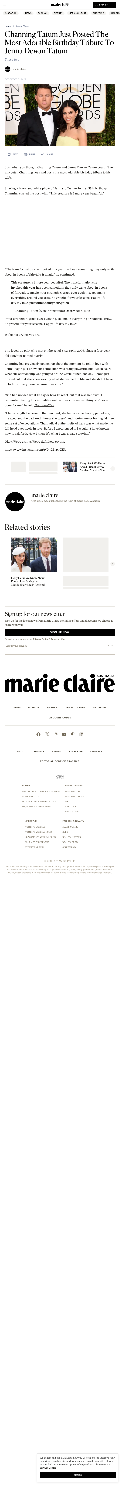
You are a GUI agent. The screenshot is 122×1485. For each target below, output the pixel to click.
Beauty (58, 13)
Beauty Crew (70, 842)
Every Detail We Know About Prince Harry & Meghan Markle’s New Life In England (92, 467)
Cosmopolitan (44, 405)
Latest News (22, 26)
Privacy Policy (40, 639)
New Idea (70, 807)
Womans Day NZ (74, 796)
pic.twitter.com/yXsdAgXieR (49, 303)
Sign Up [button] (103, 5)
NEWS (28, 13)
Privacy (39, 751)
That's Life (72, 812)
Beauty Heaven (71, 837)
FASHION (42, 13)
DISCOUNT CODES (60, 717)
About (21, 751)
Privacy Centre (48, 1468)
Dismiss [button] (78, 1475)
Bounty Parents (34, 847)
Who (67, 801)
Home (8, 26)
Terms (56, 751)
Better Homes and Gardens (39, 801)
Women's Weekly (35, 827)
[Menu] (5, 5)
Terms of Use (58, 639)
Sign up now (60, 632)
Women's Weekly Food (38, 832)
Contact (96, 751)
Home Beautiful (32, 796)
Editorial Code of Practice (59, 761)
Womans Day (72, 791)
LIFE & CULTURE (77, 13)
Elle (65, 832)
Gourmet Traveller (37, 842)
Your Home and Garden (36, 807)
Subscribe (75, 751)
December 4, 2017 (78, 310)
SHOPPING (98, 13)
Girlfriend (69, 847)
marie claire (19, 69)
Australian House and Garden (41, 791)
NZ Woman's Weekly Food (40, 837)
